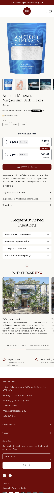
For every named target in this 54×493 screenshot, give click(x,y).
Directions (7, 205)
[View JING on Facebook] (10, 475)
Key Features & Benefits (14, 192)
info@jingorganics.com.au (14, 411)
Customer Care (9, 424)
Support (6, 433)
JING (10, 488)
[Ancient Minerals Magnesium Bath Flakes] (8, 84)
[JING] (27, 11)
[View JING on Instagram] (4, 475)
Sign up (27, 465)
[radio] (27, 142)
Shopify (23, 488)
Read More (8, 186)
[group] (27, 2)
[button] (44, 11)
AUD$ (5, 483)
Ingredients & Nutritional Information (21, 199)
